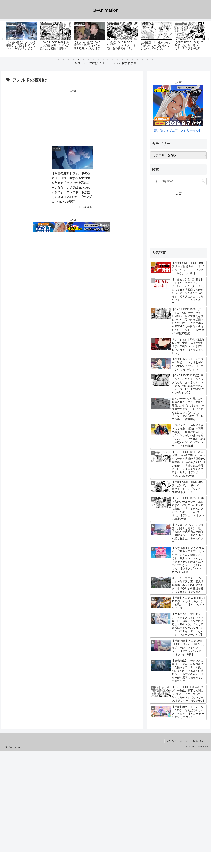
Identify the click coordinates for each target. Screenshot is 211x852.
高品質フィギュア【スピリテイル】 (178, 130)
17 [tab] (137, 59)
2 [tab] (63, 59)
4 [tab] (73, 59)
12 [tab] (113, 59)
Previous (2, 39)
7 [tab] (88, 59)
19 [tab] (147, 59)
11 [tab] (108, 59)
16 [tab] (132, 59)
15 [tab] (127, 59)
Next (208, 39)
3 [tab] (68, 59)
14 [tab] (122, 59)
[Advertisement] (72, 116)
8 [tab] (93, 59)
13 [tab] (118, 59)
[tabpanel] (21, 38)
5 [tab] (78, 59)
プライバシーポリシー (177, 741)
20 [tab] (152, 59)
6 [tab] (83, 59)
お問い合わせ (200, 741)
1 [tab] (58, 59)
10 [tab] (103, 59)
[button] (203, 181)
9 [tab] (98, 59)
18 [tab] (142, 59)
